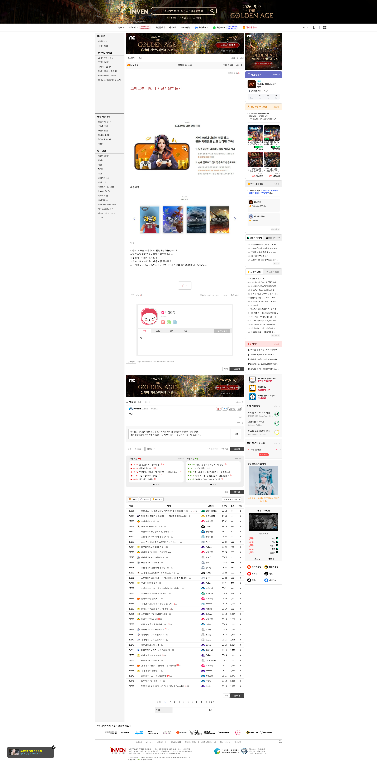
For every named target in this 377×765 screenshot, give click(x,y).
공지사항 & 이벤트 (105, 58)
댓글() (236, 73)
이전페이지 (213, 449)
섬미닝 (208, 568)
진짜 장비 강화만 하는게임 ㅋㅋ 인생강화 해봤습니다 (164, 516)
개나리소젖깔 (211, 660)
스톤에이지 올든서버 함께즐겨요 (155, 568)
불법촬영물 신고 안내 (208, 742)
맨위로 (225, 449)
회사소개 (138, 742)
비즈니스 (149, 742)
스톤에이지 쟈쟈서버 (150, 562)
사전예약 (197, 18)
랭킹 (171, 331)
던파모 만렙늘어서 (149, 619)
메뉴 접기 (222, 331)
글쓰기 (237, 492)
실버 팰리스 (103, 200)
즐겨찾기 (158, 499)
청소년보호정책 (190, 742)
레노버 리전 (103, 196)
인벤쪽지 (163, 322)
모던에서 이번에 (148, 521)
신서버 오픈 (172, 18)
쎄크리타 (209, 593)
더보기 (175, 322)
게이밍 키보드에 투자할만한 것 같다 (156, 604)
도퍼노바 (209, 650)
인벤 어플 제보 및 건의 (107, 71)
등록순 (140, 402)
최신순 (147, 402)
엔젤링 (208, 624)
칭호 (185, 331)
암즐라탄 (209, 537)
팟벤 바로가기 (104, 156)
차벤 (100, 165)
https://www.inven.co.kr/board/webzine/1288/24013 (156, 361)
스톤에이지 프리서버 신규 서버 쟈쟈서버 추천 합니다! (164, 578)
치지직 (101, 160)
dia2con (209, 614)
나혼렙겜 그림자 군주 (150, 645)
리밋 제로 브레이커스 (107, 204)
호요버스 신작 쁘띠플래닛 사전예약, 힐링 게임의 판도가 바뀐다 (168, 511)
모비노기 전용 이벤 (149, 583)
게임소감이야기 (237, 58)
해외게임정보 (103, 178)
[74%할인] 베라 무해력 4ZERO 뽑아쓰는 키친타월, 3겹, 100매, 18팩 (264, 364)
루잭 (207, 562)
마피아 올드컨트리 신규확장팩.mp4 (156, 552)
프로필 (158, 331)
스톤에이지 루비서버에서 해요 (154, 614)
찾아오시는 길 (225, 742)
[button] (153, 484)
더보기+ (181, 458)
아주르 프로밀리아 (105, 209)
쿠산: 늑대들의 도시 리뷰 (152, 526)
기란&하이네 (185, 18)
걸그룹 (101, 169)
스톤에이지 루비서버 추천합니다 (155, 537)
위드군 (208, 557)
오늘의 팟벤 (103, 130)
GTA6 (100, 218)
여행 (100, 173)
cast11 (208, 526)
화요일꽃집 (210, 516)
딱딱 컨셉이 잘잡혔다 (150, 671)
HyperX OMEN (104, 191)
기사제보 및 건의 (105, 67)
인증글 (134, 499)
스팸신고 (225, 295)
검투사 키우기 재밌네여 (151, 681)
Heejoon (209, 604)
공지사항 (237, 742)
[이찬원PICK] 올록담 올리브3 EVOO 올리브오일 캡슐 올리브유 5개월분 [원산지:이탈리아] (264, 354)
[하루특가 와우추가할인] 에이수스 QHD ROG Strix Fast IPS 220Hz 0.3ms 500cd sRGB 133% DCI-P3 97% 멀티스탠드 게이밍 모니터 (264, 359)
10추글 (146, 499)
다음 (211, 702)
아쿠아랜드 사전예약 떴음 (152, 547)
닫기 (54, 747)
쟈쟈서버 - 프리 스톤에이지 (152, 557)
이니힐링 (169, 322)
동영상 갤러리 (104, 62)
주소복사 (131, 362)
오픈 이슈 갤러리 (105, 122)
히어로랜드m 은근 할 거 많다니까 (155, 650)
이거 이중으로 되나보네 (151, 655)
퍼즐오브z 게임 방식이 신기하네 (155, 531)
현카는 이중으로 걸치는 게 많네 (154, 609)
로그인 (305, 27)
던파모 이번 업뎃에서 (150, 598)
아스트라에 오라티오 (106, 213)
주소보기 (131, 58)
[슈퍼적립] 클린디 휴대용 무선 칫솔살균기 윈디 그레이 (264, 369)
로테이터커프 (211, 511)
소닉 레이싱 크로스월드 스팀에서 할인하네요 (160, 588)
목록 (230, 73)
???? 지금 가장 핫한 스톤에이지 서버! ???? (159, 542)
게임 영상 (102, 182)
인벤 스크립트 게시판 (107, 75)
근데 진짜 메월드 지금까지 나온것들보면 (158, 665)
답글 (240, 417)
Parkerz (209, 547)
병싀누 (208, 542)
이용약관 (160, 742)
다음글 (138, 449)
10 (206, 702)
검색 (210, 710)
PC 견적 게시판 (104, 139)
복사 (140, 58)
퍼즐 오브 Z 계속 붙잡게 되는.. (154, 624)
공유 (202, 295)
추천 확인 (235, 295)
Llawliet (208, 645)
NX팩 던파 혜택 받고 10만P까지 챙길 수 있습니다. (162, 686)
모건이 (208, 578)
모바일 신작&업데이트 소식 (109, 80)
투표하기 (263, 454)
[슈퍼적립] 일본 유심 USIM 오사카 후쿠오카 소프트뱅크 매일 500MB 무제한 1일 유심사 (264, 349)
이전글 (150, 449)
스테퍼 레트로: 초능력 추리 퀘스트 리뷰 (158, 573)
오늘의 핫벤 (103, 126)
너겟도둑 (134, 65)
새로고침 (239, 402)
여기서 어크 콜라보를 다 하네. (154, 593)
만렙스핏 (209, 531)
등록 (236, 434)
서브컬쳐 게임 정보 (106, 187)
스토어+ (276, 107)
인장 (144, 331)
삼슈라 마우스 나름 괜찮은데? (154, 676)
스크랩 (208, 295)
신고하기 (216, 295)
